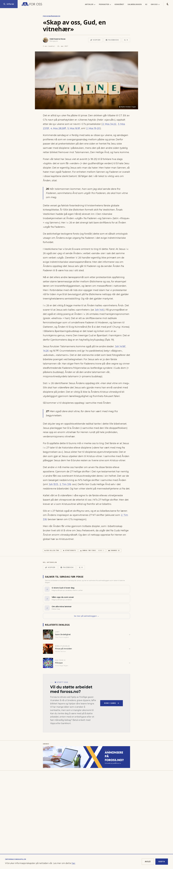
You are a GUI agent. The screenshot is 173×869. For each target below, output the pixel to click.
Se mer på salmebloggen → (86, 616)
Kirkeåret (119, 4)
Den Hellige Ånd (52, 550)
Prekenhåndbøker (51, 16)
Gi (146, 4)
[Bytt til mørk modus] (167, 4)
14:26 (46, 350)
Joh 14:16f (120, 346)
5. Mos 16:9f (74, 128)
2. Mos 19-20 (93, 128)
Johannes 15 (115, 550)
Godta (161, 861)
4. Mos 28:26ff (58, 128)
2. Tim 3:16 (65, 484)
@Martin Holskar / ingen (127, 107)
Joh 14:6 (99, 309)
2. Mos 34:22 (109, 124)
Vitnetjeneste (70, 550)
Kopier (96, 40)
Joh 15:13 (53, 484)
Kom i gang (110, 703)
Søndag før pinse (93, 550)
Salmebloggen (135, 4)
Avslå (148, 861)
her (73, 863)
